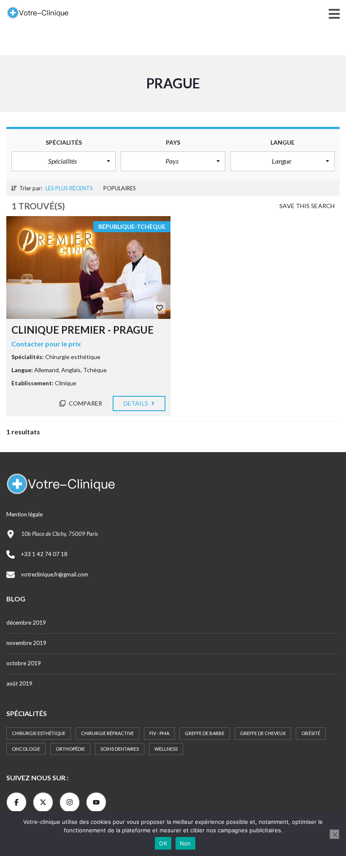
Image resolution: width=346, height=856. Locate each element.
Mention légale (24, 514)
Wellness (166, 749)
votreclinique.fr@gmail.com (54, 574)
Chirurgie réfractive (107, 733)
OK (163, 843)
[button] (63, 161)
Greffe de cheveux (263, 733)
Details (136, 403)
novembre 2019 (26, 642)
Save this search (307, 205)
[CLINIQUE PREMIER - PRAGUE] (88, 267)
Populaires (119, 188)
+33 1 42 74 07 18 (44, 554)
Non (185, 843)
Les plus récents (69, 188)
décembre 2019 (26, 622)
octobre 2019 (23, 663)
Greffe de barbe (204, 733)
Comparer (85, 403)
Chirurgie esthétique (38, 733)
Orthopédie (70, 749)
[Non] (335, 834)
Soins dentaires (119, 749)
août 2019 (19, 683)
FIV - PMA (159, 733)
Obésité (310, 733)
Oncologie (26, 749)
